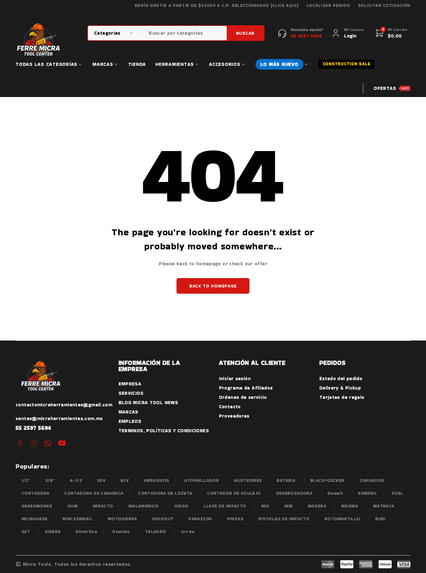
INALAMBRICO (143, 506)
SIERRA (53, 531)
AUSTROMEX (248, 480)
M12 (265, 506)
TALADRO (155, 531)
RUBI (380, 519)
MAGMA (349, 506)
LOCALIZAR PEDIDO (328, 5)
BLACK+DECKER (327, 480)
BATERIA (286, 480)
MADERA (317, 506)
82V (124, 480)
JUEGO (181, 506)
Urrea (187, 531)
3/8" (50, 480)
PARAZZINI (200, 519)
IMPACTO (103, 506)
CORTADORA (35, 493)
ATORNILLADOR (201, 480)
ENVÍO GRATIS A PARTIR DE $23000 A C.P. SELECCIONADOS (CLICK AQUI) (217, 5)
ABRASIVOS (156, 480)
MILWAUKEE (34, 519)
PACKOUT (163, 519)
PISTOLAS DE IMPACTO (283, 519)
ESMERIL (367, 493)
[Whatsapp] (48, 443)
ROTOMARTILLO (342, 519)
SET (26, 531)
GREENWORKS (37, 506)
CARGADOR (372, 480)
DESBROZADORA (294, 493)
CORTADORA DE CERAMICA (93, 493)
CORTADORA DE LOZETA (165, 493)
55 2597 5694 (33, 428)
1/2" (26, 480)
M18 (288, 506)
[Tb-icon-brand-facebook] (19, 443)
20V (101, 480)
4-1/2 (76, 480)
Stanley (121, 531)
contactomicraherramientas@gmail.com (64, 404)
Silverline (86, 531)
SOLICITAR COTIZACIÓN (384, 5)
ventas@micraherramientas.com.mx (59, 418)
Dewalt (335, 493)
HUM (72, 506)
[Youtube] (62, 443)
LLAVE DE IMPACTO (225, 506)
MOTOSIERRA (122, 519)
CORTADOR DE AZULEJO (234, 493)
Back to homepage (213, 286)
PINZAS (235, 519)
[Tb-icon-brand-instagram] (33, 443)
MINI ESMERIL (77, 519)
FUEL (397, 493)
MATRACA (384, 506)
